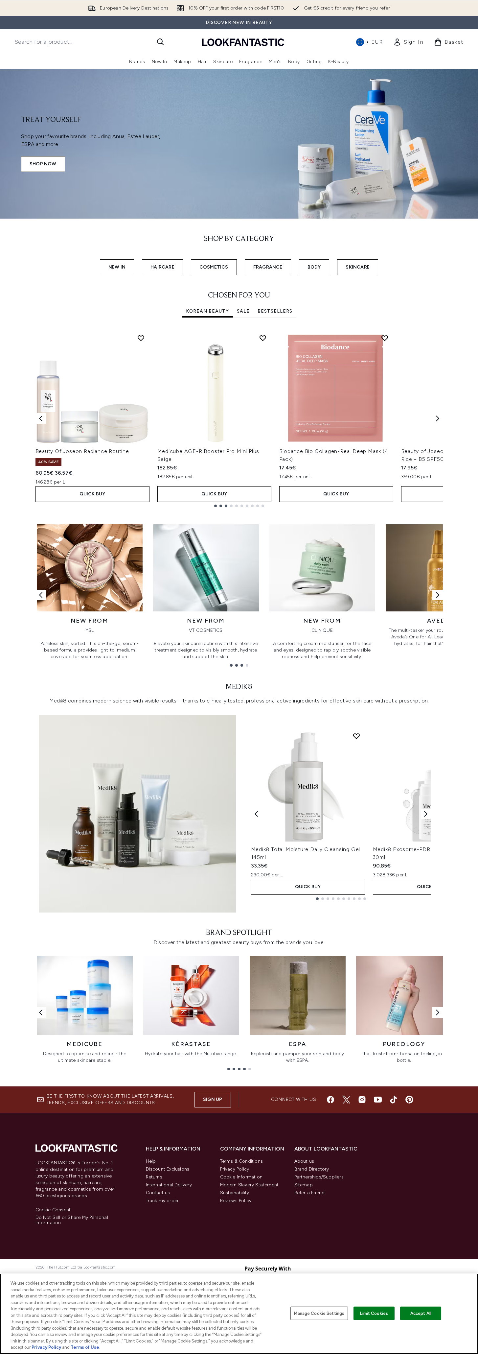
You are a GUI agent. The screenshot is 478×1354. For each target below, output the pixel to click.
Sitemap (303, 1185)
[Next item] (437, 418)
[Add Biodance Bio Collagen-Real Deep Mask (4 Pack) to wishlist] (385, 338)
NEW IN (116, 267)
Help (151, 1161)
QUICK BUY (92, 494)
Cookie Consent (53, 1210)
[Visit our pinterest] (409, 1099)
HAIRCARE (162, 267)
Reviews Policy (236, 1200)
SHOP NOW (43, 164)
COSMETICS (213, 267)
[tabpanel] (239, 418)
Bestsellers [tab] (275, 311)
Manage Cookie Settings (319, 1313)
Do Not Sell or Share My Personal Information (71, 1220)
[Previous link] (40, 595)
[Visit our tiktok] (393, 1099)
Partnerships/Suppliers (319, 1177)
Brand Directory (311, 1169)
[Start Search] (160, 42)
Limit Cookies (374, 1313)
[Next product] (426, 814)
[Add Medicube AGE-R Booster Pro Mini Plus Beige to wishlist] (263, 338)
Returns (154, 1177)
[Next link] (437, 595)
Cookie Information (241, 1177)
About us (304, 1161)
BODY (314, 267)
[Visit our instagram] (362, 1099)
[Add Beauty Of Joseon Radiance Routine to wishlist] (141, 338)
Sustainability (234, 1193)
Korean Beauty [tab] (207, 311)
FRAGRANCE (268, 267)
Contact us (158, 1193)
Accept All (420, 1313)
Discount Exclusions (168, 1169)
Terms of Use (85, 1347)
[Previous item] (40, 418)
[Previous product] (256, 814)
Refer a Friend (309, 1193)
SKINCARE (358, 267)
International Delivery (169, 1185)
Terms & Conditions (241, 1161)
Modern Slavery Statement (249, 1185)
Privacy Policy (234, 1169)
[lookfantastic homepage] (243, 42)
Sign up (212, 1099)
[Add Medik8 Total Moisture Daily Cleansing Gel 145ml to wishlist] (356, 736)
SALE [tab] (243, 311)
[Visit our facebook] (330, 1099)
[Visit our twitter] (346, 1099)
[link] (408, 42)
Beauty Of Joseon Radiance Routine (82, 451)
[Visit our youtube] (378, 1099)
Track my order (162, 1200)
